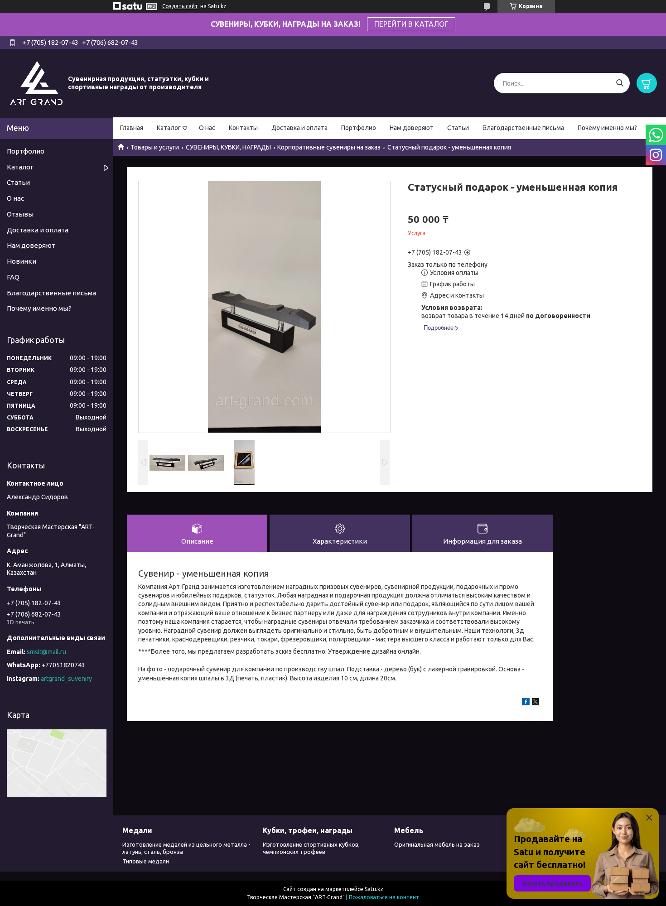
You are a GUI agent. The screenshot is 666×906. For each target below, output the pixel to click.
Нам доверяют (412, 127)
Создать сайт (180, 6)
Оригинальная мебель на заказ (437, 844)
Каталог (169, 127)
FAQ (13, 277)
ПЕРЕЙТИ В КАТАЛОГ (411, 24)
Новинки (21, 261)
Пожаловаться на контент (384, 897)
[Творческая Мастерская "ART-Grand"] (36, 83)
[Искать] (619, 83)
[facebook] (526, 703)
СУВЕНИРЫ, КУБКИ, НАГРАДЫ (228, 147)
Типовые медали (145, 861)
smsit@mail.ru (46, 651)
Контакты (243, 127)
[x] (535, 703)
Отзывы (20, 214)
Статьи (458, 127)
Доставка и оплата (299, 127)
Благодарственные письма (523, 127)
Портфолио (358, 127)
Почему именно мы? (607, 127)
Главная (131, 127)
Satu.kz (374, 889)
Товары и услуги (154, 147)
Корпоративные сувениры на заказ (329, 147)
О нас (207, 127)
